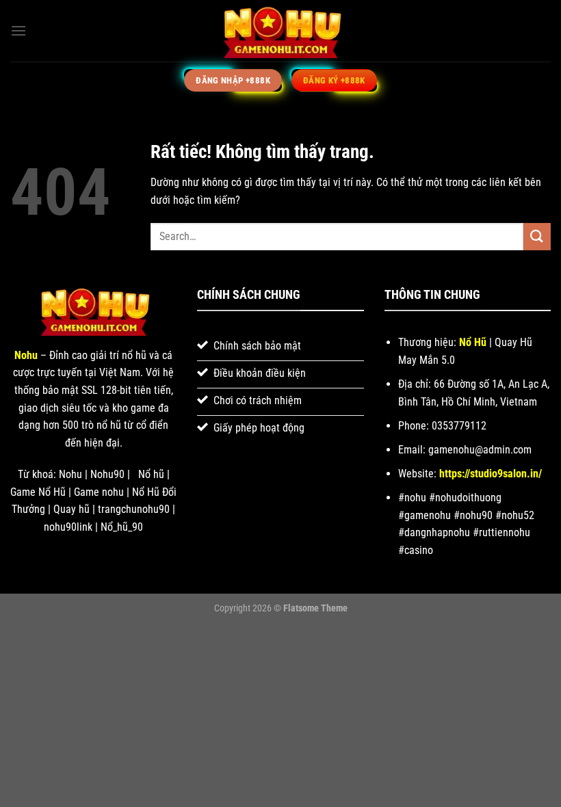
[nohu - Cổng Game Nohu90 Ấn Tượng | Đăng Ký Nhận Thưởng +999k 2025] (280, 30)
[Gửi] (537, 236)
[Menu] (18, 30)
